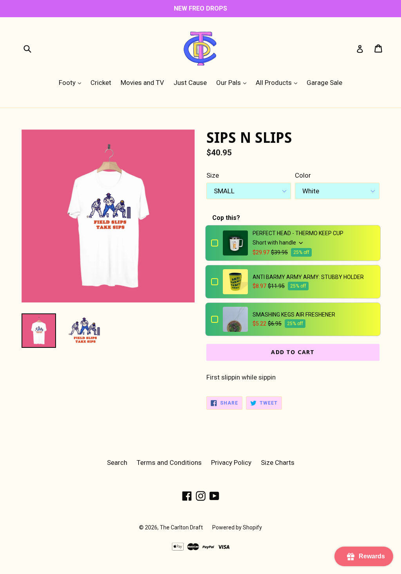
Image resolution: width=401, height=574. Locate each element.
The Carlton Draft (181, 527)
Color (303, 175)
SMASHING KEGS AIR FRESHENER (294, 314)
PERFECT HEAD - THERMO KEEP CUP (298, 233)
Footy (72, 82)
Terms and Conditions (169, 462)
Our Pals (233, 82)
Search (117, 462)
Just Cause (190, 82)
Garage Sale (324, 82)
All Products (278, 82)
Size (212, 175)
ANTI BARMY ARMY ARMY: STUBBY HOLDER (308, 277)
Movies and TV (142, 82)
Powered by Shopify (237, 527)
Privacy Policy (231, 462)
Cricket (100, 82)
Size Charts (277, 462)
